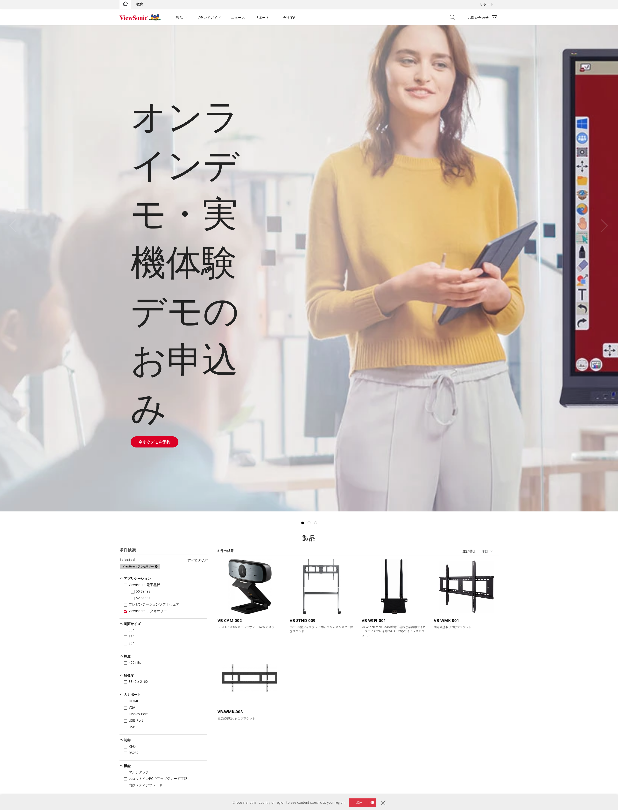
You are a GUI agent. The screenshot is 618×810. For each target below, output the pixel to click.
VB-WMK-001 (446, 620)
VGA (132, 707)
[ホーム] (125, 4)
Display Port (138, 714)
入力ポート (132, 694)
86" (131, 643)
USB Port (136, 720)
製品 (179, 17)
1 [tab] (302, 523)
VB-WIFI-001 (374, 620)
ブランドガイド (209, 17)
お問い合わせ (478, 17)
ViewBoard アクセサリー (148, 610)
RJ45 (132, 746)
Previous (15, 226)
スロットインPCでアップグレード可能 (158, 778)
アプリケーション (137, 578)
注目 (484, 551)
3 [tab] (315, 523)
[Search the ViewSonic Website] (454, 17)
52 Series (143, 597)
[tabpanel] (309, 268)
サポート (486, 4)
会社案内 (290, 17)
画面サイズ (132, 623)
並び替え (469, 551)
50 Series (143, 591)
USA (359, 802)
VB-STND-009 (303, 620)
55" (131, 630)
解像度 (129, 675)
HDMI (133, 700)
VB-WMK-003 (230, 711)
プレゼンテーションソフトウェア (154, 604)
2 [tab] (309, 523)
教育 (139, 4)
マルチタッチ (139, 772)
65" (131, 636)
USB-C (134, 727)
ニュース (238, 17)
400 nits (135, 662)
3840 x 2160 (138, 681)
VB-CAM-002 (230, 620)
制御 (127, 740)
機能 (127, 765)
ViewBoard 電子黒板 (144, 584)
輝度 (127, 656)
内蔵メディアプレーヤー (147, 785)
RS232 (134, 752)
